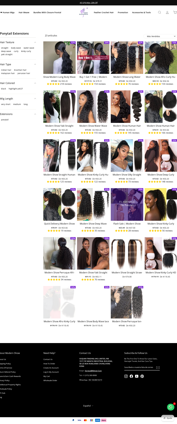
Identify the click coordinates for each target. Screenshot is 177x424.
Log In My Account (51, 372)
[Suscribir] (158, 367)
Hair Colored (7, 83)
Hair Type (5, 64)
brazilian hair (20, 70)
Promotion (123, 12)
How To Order (49, 363)
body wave (16, 48)
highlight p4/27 (16, 88)
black (3, 88)
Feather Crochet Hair (104, 12)
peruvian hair (24, 73)
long (26, 104)
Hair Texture (7, 42)
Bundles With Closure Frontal (47, 12)
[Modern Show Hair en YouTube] (136, 376)
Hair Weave (24, 12)
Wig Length (6, 98)
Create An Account (51, 368)
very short (5, 104)
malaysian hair (8, 73)
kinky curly (26, 51)
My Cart (46, 376)
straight (4, 48)
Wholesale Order (50, 380)
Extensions (6, 114)
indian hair (6, 70)
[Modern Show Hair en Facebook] (131, 376)
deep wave (6, 51)
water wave (29, 48)
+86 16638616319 (95, 380)
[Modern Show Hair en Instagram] (126, 376)
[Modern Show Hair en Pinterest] (142, 376)
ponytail (5, 119)
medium (17, 104)
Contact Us (47, 359)
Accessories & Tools (141, 12)
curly (16, 51)
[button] (53, 83)
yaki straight (6, 54)
